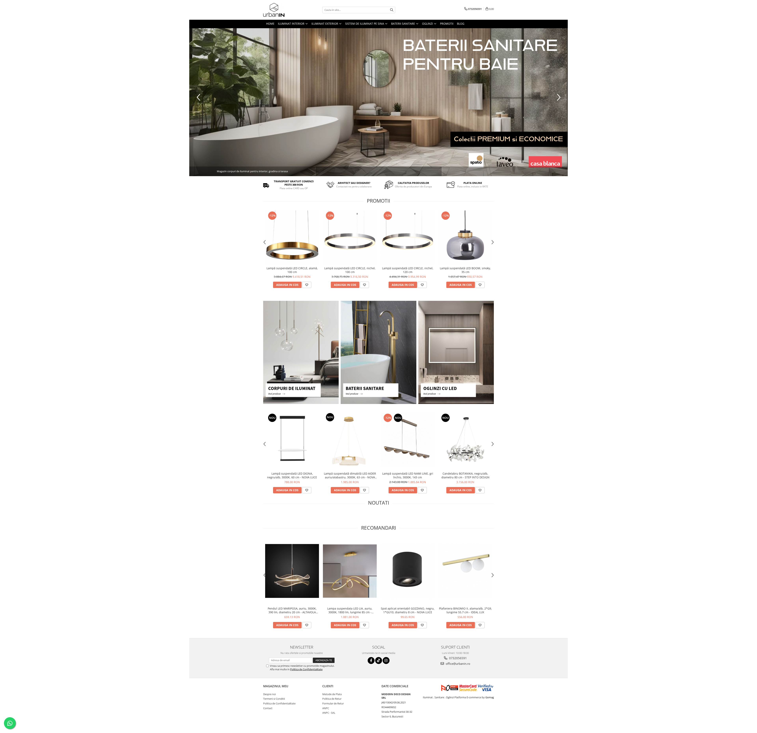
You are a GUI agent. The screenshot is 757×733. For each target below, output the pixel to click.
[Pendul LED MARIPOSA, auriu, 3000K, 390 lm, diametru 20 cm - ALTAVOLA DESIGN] (292, 571)
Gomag (489, 697)
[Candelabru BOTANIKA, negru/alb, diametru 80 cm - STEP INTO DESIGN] (465, 440)
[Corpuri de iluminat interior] (301, 352)
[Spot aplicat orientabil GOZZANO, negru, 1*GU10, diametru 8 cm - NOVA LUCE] (407, 571)
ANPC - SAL (328, 712)
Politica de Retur (331, 698)
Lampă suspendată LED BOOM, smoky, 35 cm (465, 270)
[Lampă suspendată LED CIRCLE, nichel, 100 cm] (350, 237)
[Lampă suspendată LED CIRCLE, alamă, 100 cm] (292, 237)
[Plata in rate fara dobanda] (378, 102)
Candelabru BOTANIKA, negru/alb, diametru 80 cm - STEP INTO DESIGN (465, 475)
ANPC (325, 708)
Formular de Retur (333, 703)
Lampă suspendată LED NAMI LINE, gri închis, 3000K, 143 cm (407, 475)
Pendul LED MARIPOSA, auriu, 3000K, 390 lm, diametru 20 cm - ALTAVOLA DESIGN (292, 610)
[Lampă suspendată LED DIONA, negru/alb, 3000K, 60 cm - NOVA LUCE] (292, 440)
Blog (460, 23)
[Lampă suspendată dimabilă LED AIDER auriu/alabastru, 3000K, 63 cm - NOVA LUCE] (350, 439)
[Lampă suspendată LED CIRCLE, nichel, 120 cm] (407, 237)
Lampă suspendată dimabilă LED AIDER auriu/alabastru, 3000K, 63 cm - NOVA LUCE (350, 475)
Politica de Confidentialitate (306, 669)
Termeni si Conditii (274, 698)
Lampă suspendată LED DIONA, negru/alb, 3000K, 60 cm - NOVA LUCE (292, 475)
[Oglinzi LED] (456, 352)
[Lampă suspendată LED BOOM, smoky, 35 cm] (465, 237)
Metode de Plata (332, 694)
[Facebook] (371, 660)
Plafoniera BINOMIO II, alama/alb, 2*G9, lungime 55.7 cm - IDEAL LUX (465, 610)
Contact (267, 708)
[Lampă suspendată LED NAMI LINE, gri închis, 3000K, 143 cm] (407, 440)
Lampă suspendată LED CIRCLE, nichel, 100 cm (350, 270)
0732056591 (457, 658)
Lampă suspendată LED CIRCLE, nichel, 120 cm (407, 270)
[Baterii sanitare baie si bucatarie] (378, 352)
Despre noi (269, 694)
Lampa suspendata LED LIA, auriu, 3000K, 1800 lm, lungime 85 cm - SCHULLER (349, 610)
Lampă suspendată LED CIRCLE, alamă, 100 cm (292, 270)
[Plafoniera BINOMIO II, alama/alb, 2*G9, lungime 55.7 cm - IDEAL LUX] (465, 571)
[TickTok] (378, 660)
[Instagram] (386, 660)
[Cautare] (391, 10)
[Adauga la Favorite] (306, 285)
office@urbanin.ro (457, 664)
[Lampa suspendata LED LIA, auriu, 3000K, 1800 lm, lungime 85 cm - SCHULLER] (350, 571)
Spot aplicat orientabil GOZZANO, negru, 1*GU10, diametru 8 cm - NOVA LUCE (407, 610)
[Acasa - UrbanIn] (283, 10)
